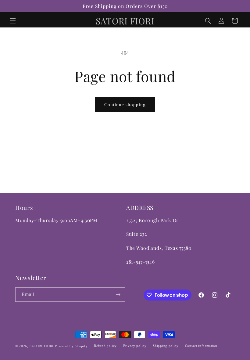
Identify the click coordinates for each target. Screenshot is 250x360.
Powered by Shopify (71, 346)
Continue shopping (125, 104)
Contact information (201, 345)
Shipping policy (166, 345)
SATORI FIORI (42, 346)
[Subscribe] (118, 294)
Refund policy (105, 345)
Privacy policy (135, 345)
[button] (13, 20)
